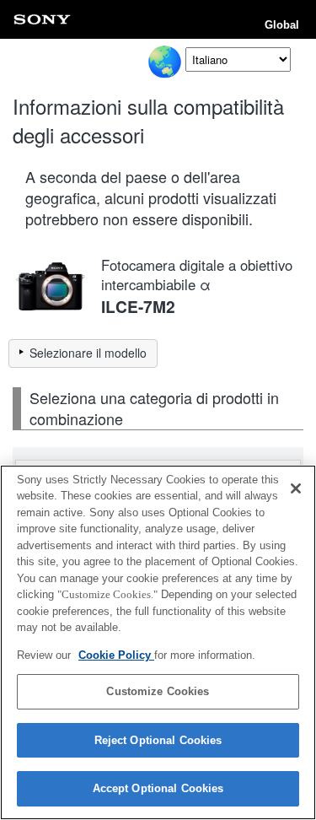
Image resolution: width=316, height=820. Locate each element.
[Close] (295, 488)
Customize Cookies (157, 691)
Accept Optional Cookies (158, 788)
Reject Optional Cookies (158, 740)
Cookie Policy (116, 655)
